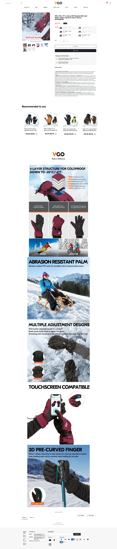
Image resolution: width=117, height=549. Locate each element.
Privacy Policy (24, 544)
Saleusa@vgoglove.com (39, 534)
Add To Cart (75, 46)
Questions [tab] (31, 517)
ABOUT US (85, 7)
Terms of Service (24, 540)
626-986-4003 (37, 540)
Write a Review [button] (91, 515)
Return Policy (24, 536)
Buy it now (75, 50)
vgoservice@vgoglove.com (39, 535)
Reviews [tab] (24, 517)
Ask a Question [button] (81, 515)
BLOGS (75, 7)
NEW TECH (26, 7)
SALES (66, 7)
